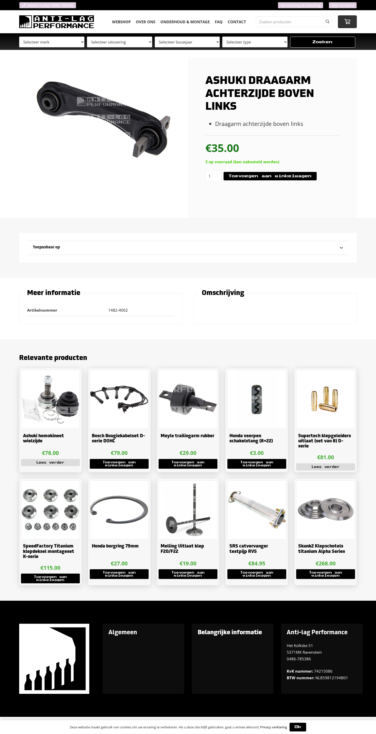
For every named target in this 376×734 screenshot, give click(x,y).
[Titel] (56, 21)
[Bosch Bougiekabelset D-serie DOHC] (119, 399)
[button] (119, 464)
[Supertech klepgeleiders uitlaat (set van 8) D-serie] (325, 399)
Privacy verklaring (273, 727)
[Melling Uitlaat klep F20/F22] (188, 510)
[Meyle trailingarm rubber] (188, 399)
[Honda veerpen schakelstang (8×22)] (257, 399)
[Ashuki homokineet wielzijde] (50, 399)
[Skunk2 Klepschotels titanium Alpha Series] (325, 510)
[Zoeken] (327, 21)
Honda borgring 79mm (115, 546)
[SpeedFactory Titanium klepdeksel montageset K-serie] (50, 510)
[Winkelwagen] (347, 21)
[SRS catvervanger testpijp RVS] (257, 510)
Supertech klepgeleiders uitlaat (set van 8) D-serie (324, 441)
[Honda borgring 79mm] (119, 510)
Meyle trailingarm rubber (187, 436)
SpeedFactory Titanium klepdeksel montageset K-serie (48, 551)
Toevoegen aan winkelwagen (270, 176)
